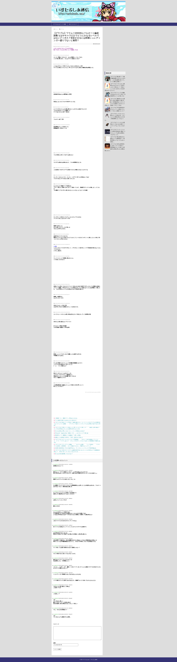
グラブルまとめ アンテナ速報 (59, 24)
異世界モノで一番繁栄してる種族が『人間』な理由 (68, 435)
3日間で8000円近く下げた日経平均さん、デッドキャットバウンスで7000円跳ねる (75, 448)
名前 (54, 642)
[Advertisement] (77, 80)
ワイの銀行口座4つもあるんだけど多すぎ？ (66, 420)
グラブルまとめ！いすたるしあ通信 (90, 659)
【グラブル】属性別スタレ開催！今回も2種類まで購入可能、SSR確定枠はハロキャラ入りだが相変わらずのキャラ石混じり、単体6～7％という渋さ (115, 102)
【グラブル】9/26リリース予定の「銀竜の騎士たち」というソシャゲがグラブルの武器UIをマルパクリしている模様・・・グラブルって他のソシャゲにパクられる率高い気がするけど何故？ (77, 424)
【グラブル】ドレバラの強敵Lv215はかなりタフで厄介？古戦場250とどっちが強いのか (117, 94)
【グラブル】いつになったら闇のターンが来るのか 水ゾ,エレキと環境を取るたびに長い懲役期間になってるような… (115, 117)
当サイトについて (73, 24)
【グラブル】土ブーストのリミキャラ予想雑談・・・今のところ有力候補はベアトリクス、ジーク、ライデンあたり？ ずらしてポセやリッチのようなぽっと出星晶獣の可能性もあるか (77, 441)
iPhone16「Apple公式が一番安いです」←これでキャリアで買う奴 (71, 433)
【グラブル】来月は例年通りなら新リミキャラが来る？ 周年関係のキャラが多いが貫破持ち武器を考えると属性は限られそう (115, 147)
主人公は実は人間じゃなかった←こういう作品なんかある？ (70, 431)
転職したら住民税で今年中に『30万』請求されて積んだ (69, 437)
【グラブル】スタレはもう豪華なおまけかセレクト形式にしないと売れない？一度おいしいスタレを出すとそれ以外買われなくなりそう (115, 87)
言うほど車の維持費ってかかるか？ (64, 453)
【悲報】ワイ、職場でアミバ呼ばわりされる (66, 418)
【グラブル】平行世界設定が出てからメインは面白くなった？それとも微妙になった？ (117, 109)
